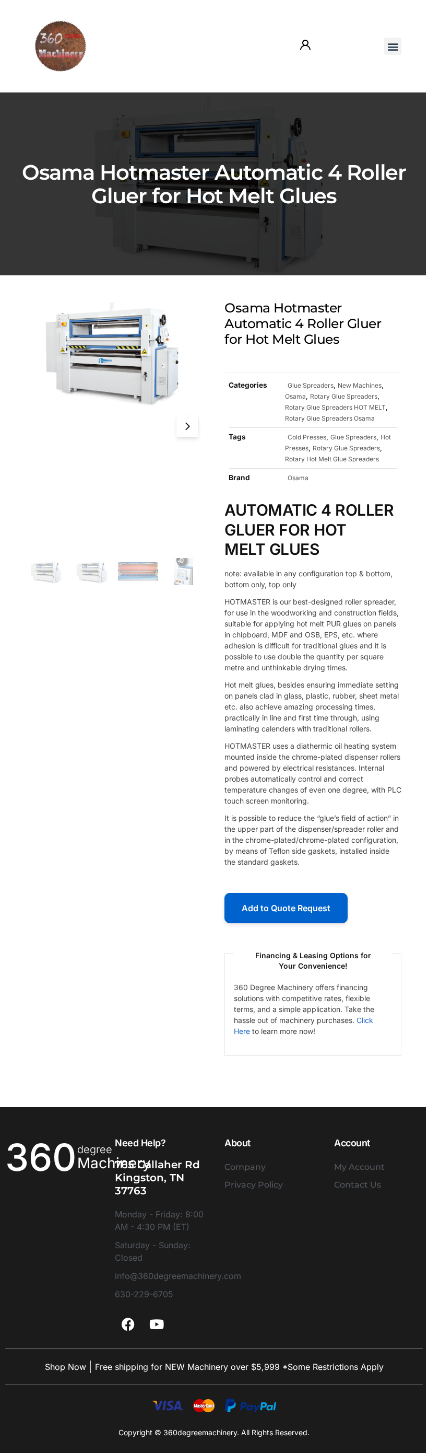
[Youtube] (157, 1324)
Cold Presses (307, 437)
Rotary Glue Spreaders (343, 396)
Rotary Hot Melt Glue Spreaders (332, 459)
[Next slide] (187, 426)
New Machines (360, 385)
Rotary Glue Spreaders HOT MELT (335, 407)
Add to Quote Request (286, 908)
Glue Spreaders (311, 385)
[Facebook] (128, 1324)
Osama (295, 396)
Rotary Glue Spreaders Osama (330, 418)
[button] (392, 46)
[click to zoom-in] (115, 353)
